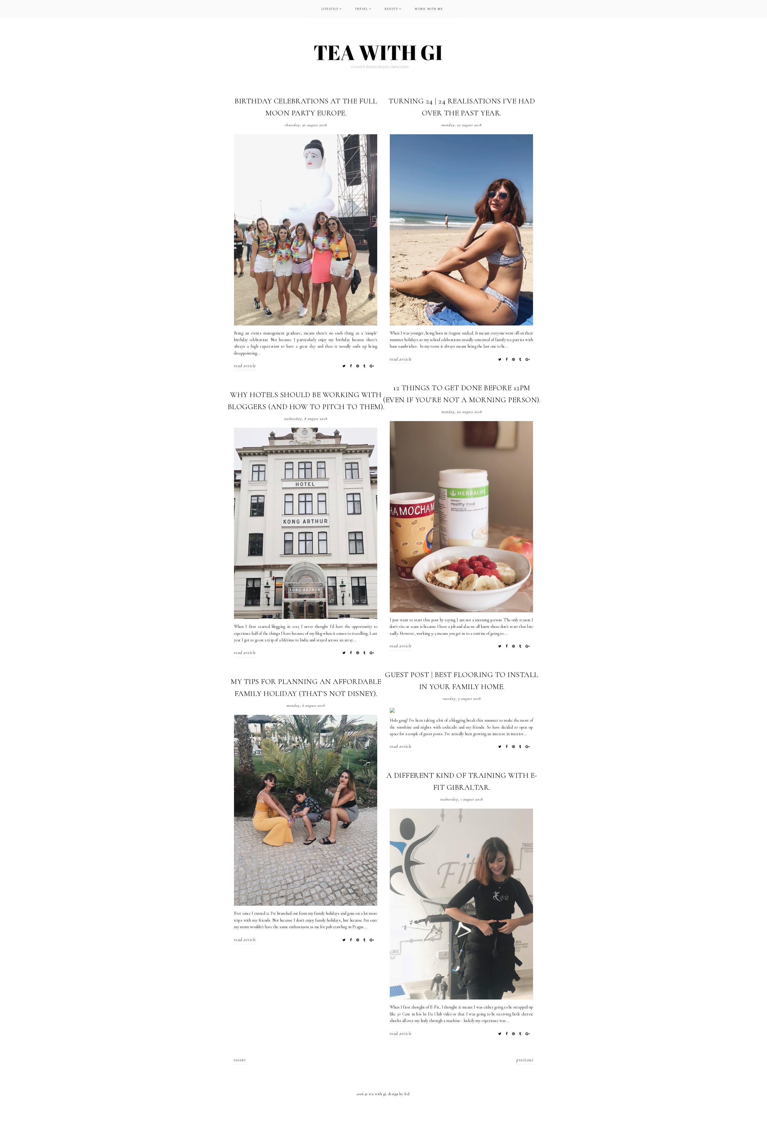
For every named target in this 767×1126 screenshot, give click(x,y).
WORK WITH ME (429, 9)
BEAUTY (391, 9)
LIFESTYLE (330, 9)
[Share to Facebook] (351, 366)
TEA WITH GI (377, 1094)
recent (240, 1059)
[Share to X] (344, 366)
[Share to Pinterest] (357, 366)
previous (525, 1059)
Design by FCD (399, 1094)
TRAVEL (361, 9)
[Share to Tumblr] (364, 366)
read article (245, 365)
